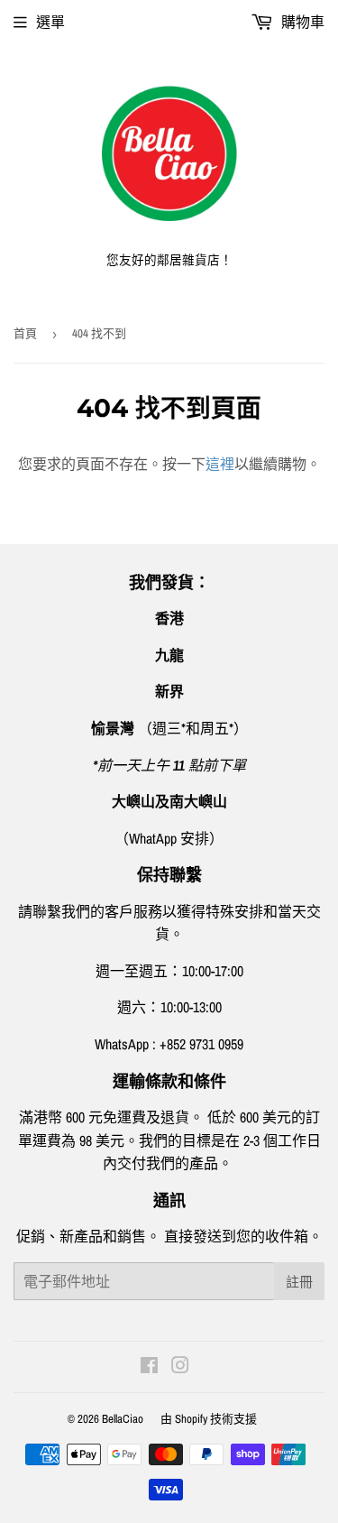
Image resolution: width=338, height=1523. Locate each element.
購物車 (301, 22)
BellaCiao (122, 1418)
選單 (50, 22)
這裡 (220, 464)
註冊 (299, 1281)
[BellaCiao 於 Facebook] (149, 1367)
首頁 (25, 333)
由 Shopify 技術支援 (208, 1418)
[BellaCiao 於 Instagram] (180, 1367)
